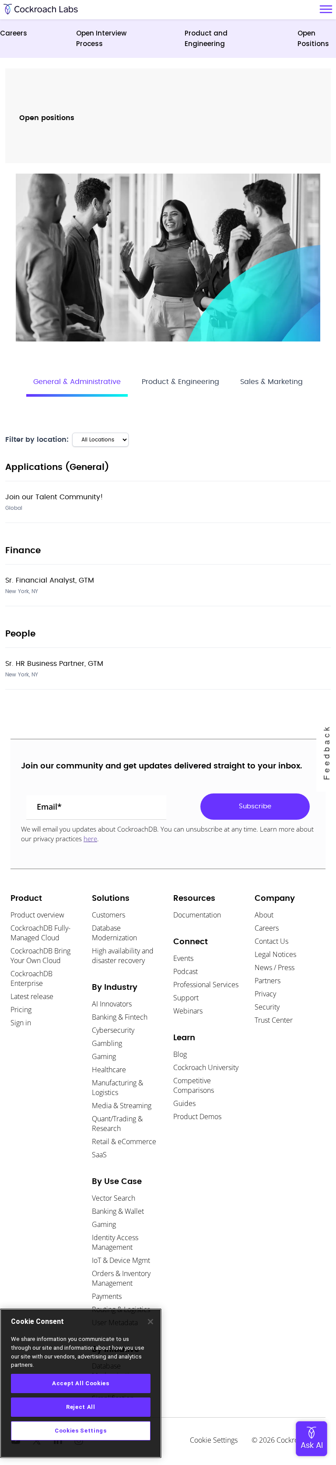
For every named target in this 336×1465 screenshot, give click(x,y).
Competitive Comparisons (193, 1085)
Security (267, 1007)
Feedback (326, 752)
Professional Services (205, 984)
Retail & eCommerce (124, 1141)
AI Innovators (112, 1004)
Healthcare (109, 1069)
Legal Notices (275, 954)
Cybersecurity (113, 1030)
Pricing (21, 1009)
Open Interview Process (101, 38)
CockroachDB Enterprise (31, 978)
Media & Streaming (121, 1105)
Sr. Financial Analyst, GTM (49, 580)
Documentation (197, 915)
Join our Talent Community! (54, 497)
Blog (180, 1054)
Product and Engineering (206, 38)
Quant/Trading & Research (117, 1123)
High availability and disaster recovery (123, 955)
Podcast (185, 971)
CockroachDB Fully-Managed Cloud (40, 932)
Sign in (20, 1023)
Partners (267, 980)
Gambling (107, 1043)
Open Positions (313, 38)
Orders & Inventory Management (121, 1278)
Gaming (104, 1056)
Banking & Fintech (119, 1017)
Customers (108, 915)
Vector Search (113, 1198)
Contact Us (271, 941)
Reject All (80, 1407)
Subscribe (255, 806)
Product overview (37, 915)
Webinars (188, 1011)
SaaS (99, 1154)
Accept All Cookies (80, 1383)
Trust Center (274, 1020)
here (90, 838)
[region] (80, 1383)
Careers (13, 33)
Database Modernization (114, 932)
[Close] (150, 1321)
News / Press (274, 967)
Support (186, 998)
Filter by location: (37, 439)
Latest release (31, 996)
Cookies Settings (81, 1430)
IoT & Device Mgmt (121, 1260)
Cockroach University (205, 1067)
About (264, 915)
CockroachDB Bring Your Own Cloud (40, 955)
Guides (184, 1103)
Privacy (265, 994)
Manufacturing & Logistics (117, 1087)
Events (183, 958)
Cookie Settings (214, 1440)
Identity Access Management (115, 1242)
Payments (107, 1296)
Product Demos (197, 1116)
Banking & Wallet (118, 1211)
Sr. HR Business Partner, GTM (54, 663)
